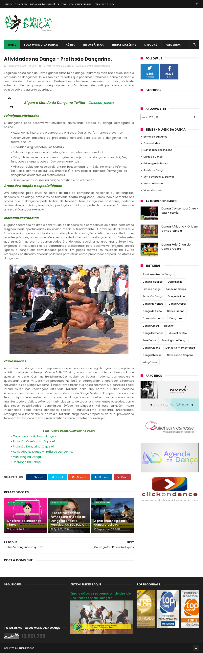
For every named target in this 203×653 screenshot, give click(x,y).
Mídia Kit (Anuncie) (42, 4)
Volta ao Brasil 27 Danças (159, 176)
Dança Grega (151, 325)
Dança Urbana (175, 311)
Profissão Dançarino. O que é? (34, 446)
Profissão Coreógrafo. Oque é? (34, 441)
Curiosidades (152, 143)
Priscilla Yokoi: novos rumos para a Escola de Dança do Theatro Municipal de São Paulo (68, 519)
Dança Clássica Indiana (158, 150)
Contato (21, 4)
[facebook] (197, 4)
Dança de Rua (176, 296)
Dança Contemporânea (180, 347)
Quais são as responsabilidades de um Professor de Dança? (100, 595)
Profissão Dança (153, 296)
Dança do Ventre (153, 303)
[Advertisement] (127, 24)
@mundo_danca (101, 103)
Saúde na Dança (154, 170)
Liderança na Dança (27, 462)
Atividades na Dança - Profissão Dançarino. (43, 452)
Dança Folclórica (153, 281)
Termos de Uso (104, 4)
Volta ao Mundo (153, 183)
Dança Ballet (176, 281)
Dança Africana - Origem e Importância (179, 229)
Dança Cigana (151, 347)
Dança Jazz (176, 318)
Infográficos (93, 44)
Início (8, 4)
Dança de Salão (152, 311)
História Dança (152, 289)
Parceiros (173, 44)
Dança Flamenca (153, 333)
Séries (70, 44)
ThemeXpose (26, 648)
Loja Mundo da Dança (41, 44)
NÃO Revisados (84, 65)
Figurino (169, 325)
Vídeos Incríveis (153, 190)
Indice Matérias (124, 44)
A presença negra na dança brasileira (109, 523)
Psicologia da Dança (156, 163)
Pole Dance (149, 340)
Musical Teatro (178, 333)
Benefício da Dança (155, 136)
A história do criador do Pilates (24, 523)
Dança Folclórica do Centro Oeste (176, 247)
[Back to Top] (196, 648)
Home (12, 44)
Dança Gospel (177, 303)
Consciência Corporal (180, 355)
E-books (150, 44)
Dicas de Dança (153, 156)
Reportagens (102, 65)
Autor (62, 4)
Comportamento (153, 318)
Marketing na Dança (27, 457)
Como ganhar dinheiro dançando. (36, 436)
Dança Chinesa (152, 355)
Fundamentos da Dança (58, 65)
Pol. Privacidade (80, 4)
